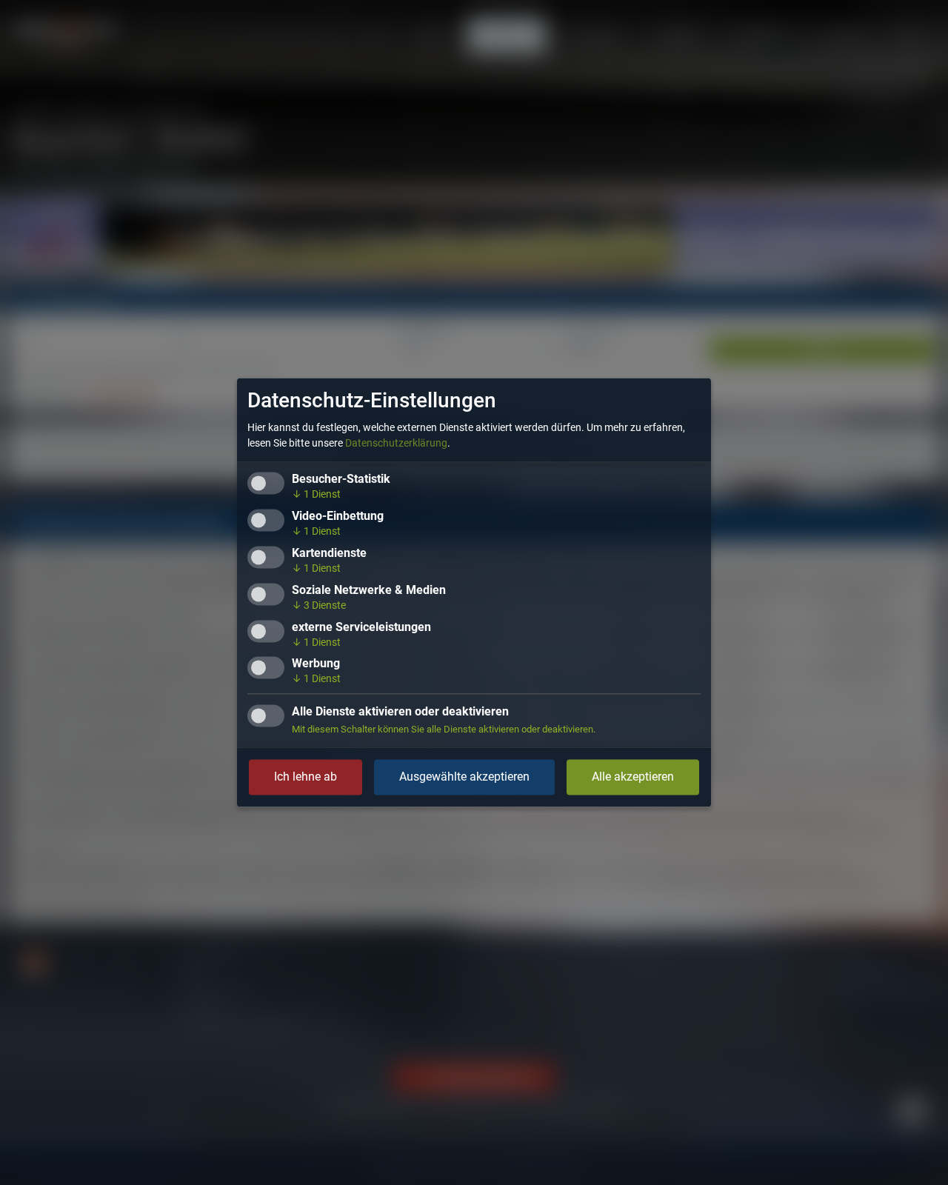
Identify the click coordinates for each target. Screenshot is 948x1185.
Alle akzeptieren (633, 777)
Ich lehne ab (305, 777)
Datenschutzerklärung (396, 444)
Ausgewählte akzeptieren (464, 777)
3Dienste (319, 605)
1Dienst (316, 495)
